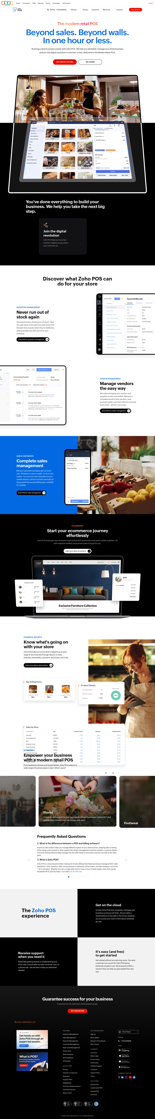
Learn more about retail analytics (36, 665)
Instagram (126, 1077)
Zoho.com (7, 3)
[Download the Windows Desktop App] (124, 1061)
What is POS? (67, 1093)
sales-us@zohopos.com (26, 1022)
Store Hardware (68, 1058)
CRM (34, 3)
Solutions (119, 10)
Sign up (93, 1034)
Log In (151, 3)
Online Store (67, 1051)
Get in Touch (95, 1044)
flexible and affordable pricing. (69, 852)
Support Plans (67, 1079)
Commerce (26, 3)
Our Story (94, 1053)
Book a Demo (95, 1038)
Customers (95, 10)
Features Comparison (70, 1073)
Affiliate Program (96, 1066)
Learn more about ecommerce (75, 551)
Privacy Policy (95, 1059)
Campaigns (56, 3)
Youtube (130, 1077)
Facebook (134, 1077)
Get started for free (64, 62)
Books (18, 3)
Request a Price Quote (98, 1041)
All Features (67, 1061)
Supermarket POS (97, 1088)
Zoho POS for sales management (29, 493)
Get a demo (90, 62)
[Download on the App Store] (124, 1056)
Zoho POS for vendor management (114, 411)
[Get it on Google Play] (124, 1050)
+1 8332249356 (126, 1041)
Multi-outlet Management (71, 1048)
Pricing (85, 10)
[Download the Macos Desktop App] (125, 1067)
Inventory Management (71, 1034)
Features (74, 10)
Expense (40, 3)
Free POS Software (69, 1089)
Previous (106, 773)
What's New (94, 1056)
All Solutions (95, 1084)
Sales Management (69, 1038)
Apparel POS (95, 1091)
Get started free (77, 1011)
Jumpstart (94, 1069)
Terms (93, 1076)
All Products (66, 3)
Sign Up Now (135, 9)
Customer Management (71, 1044)
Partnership (94, 1063)
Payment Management (70, 1041)
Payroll (48, 3)
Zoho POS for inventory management (31, 339)
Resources (106, 10)
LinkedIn (122, 1077)
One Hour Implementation (72, 1086)
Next (112, 773)
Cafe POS (94, 1094)
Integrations (67, 1083)
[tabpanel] (77, 857)
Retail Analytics (68, 1054)
